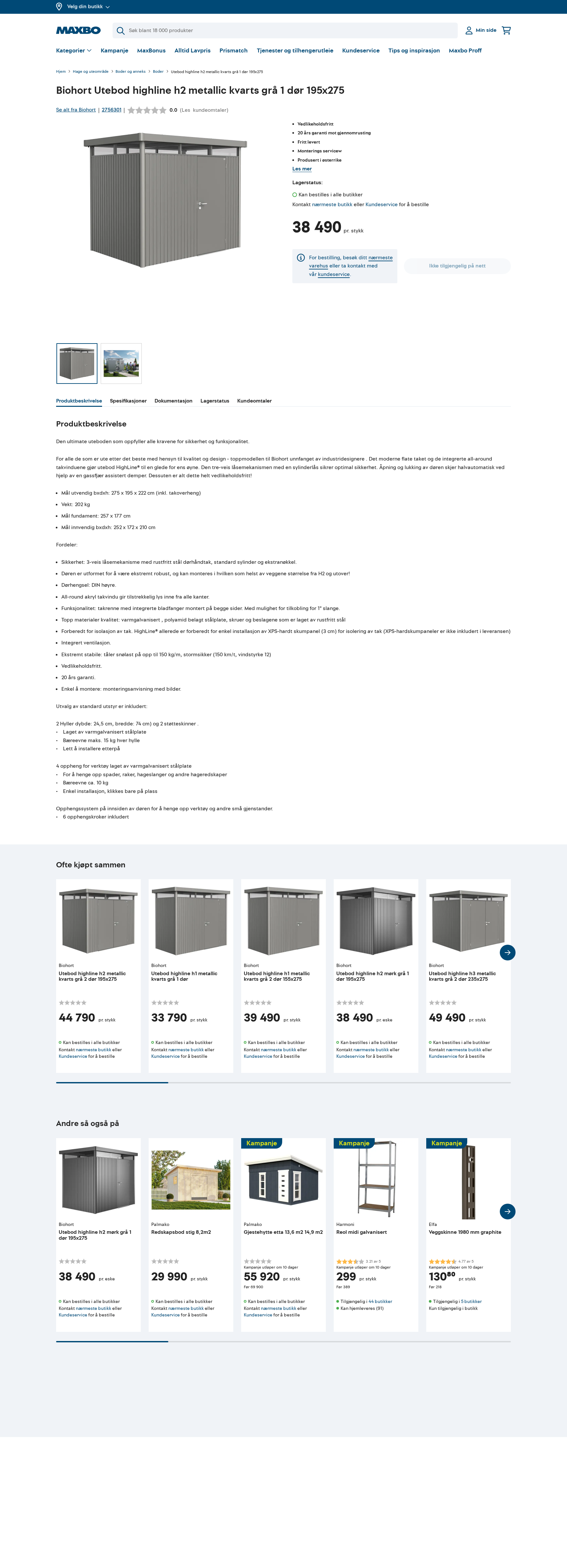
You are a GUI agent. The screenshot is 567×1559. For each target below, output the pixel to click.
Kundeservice (361, 51)
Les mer (302, 168)
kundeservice (334, 274)
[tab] (79, 402)
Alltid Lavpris (193, 51)
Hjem (61, 72)
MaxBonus (151, 51)
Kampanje (114, 51)
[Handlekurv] (506, 30)
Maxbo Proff (465, 51)
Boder (158, 72)
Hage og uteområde (91, 72)
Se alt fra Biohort (76, 109)
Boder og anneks (131, 72)
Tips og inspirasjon (414, 51)
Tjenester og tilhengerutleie (295, 51)
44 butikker (380, 1301)
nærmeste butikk (332, 204)
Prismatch (234, 51)
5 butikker (471, 1301)
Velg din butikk (85, 6)
